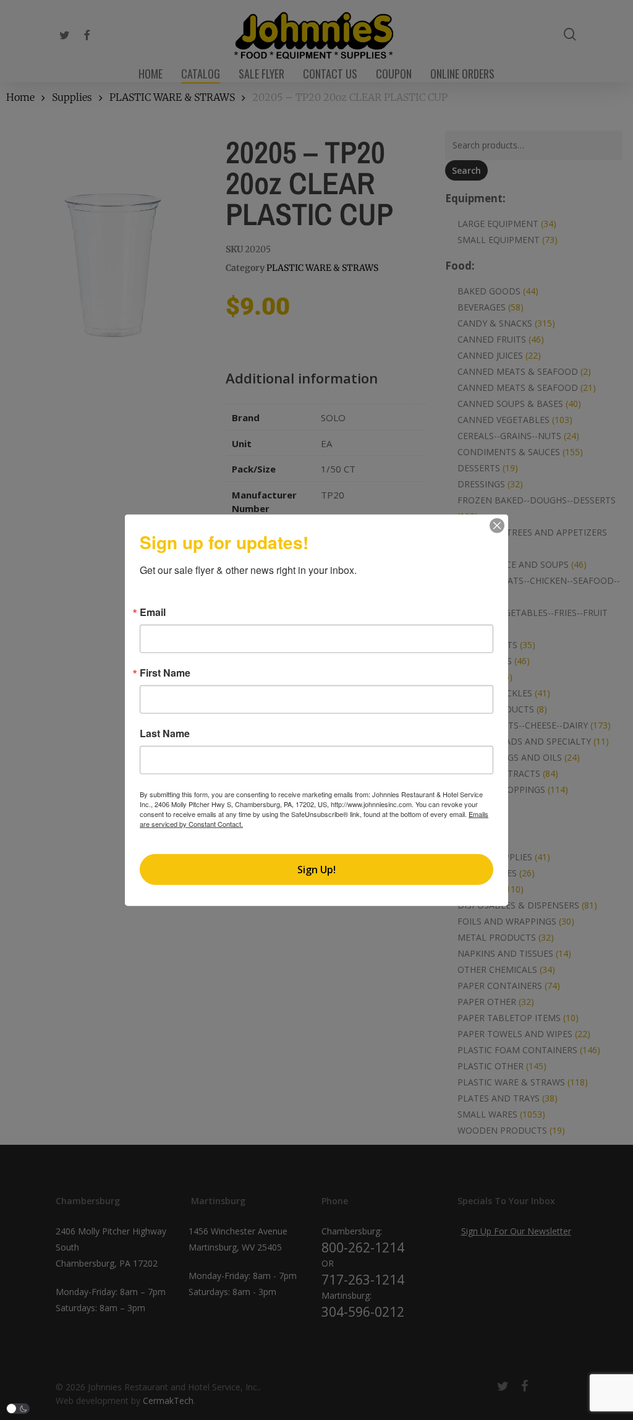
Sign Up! (316, 869)
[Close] (497, 525)
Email (153, 612)
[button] (18, 1408)
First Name (165, 673)
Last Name (165, 733)
